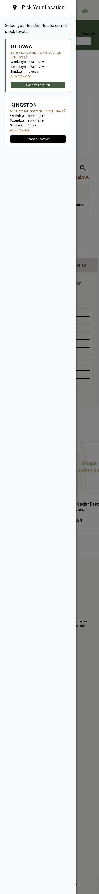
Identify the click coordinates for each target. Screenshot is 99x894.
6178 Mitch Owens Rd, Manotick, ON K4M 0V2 (36, 55)
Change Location (38, 139)
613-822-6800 (21, 76)
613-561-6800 (20, 130)
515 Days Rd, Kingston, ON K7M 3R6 (36, 111)
